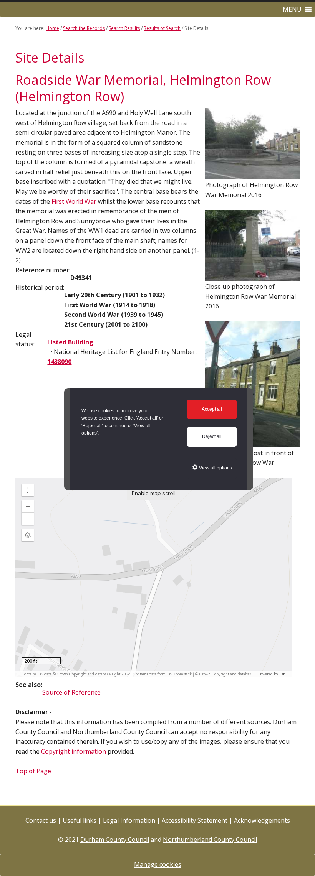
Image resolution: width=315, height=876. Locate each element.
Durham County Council (114, 839)
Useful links (79, 820)
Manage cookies (157, 864)
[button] (292, 9)
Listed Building (70, 342)
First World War (73, 201)
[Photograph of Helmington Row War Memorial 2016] (252, 175)
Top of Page (33, 771)
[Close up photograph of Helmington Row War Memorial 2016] (252, 277)
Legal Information (129, 820)
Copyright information (73, 751)
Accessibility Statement (194, 820)
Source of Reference (71, 692)
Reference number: (42, 270)
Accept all (212, 409)
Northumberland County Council (210, 839)
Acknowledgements (262, 820)
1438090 (59, 361)
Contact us (40, 820)
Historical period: (39, 287)
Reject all (212, 436)
